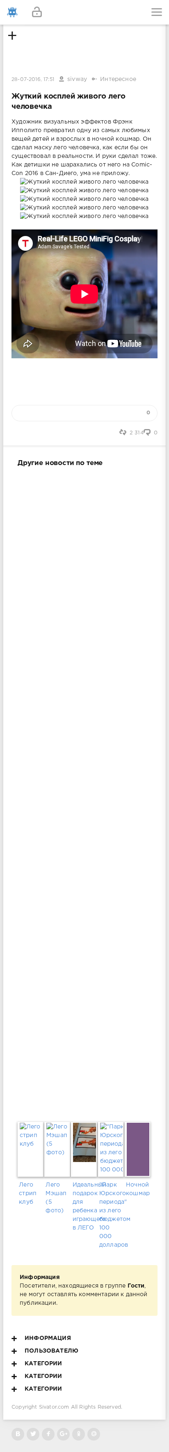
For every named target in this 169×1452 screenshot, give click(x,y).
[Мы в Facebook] (48, 1434)
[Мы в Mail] (93, 1434)
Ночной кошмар (138, 1189)
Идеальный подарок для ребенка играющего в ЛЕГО (85, 1206)
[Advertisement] (84, 793)
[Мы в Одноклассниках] (78, 1434)
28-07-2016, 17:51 (32, 79)
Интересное (118, 79)
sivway (77, 79)
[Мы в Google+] (63, 1434)
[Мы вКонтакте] (17, 1434)
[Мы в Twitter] (33, 1434)
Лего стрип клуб (28, 1193)
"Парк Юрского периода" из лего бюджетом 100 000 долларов (111, 1214)
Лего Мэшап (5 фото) (56, 1197)
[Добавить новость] (84, 12)
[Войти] (37, 12)
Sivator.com (54, 1407)
